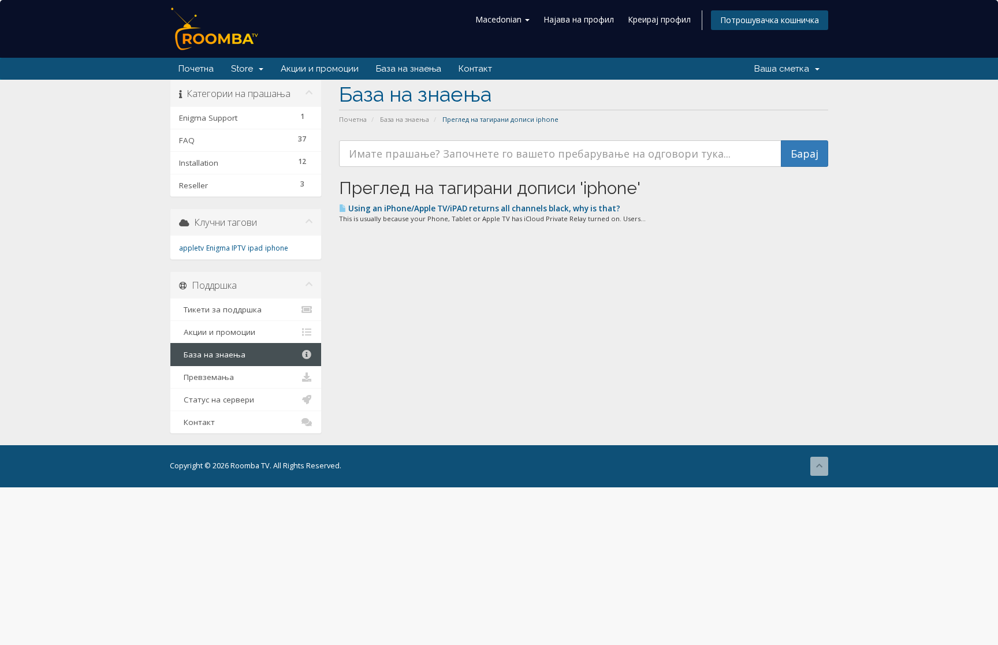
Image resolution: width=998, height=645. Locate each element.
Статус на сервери (216, 399)
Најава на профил (578, 19)
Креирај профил (659, 19)
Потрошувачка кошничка (769, 19)
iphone (276, 248)
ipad (255, 248)
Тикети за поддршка (220, 309)
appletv (191, 248)
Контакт (475, 69)
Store (244, 69)
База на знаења (408, 69)
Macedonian (499, 19)
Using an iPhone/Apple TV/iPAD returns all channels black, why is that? (483, 208)
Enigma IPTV (225, 248)
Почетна (196, 69)
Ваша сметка (784, 69)
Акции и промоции (320, 69)
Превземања (206, 377)
